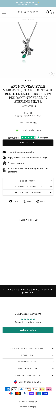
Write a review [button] (28, 330)
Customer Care (27, 362)
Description (28, 181)
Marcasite (30, 20)
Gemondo (27, 355)
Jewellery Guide (27, 368)
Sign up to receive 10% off (27, 348)
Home (24, 20)
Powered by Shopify (28, 406)
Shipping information (28, 186)
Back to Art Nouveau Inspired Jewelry (30, 291)
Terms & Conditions (27, 375)
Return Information (28, 192)
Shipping (18, 115)
